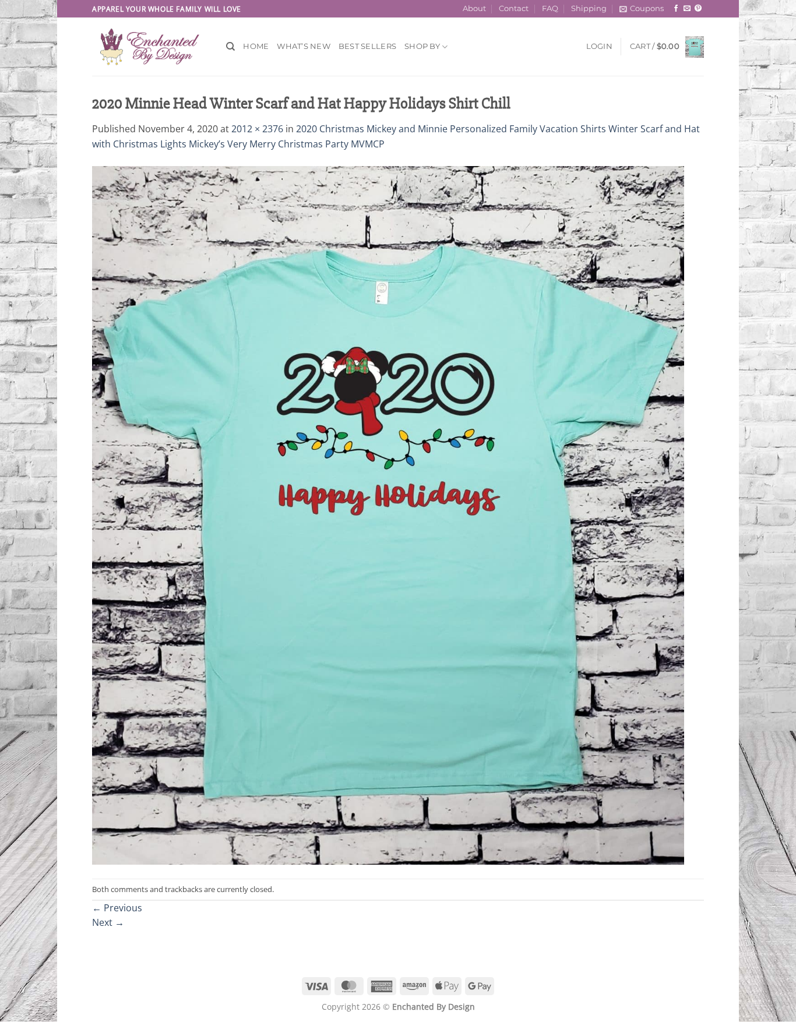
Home (256, 46)
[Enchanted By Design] (150, 47)
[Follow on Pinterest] (698, 9)
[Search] (230, 47)
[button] (641, 8)
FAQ (550, 8)
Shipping (589, 8)
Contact (514, 8)
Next (108, 922)
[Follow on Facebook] (675, 9)
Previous (117, 907)
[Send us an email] (687, 9)
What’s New (303, 46)
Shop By (422, 46)
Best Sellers (367, 46)
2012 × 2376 (257, 128)
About (474, 8)
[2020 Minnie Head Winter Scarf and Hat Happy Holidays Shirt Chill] (388, 514)
